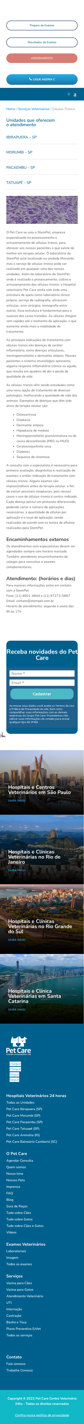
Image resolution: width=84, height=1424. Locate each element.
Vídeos (11, 1232)
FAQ (9, 1193)
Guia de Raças (17, 1206)
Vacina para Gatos (19, 1289)
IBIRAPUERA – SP (21, 137)
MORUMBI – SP (19, 152)
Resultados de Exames (42, 42)
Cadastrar (42, 694)
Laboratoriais (16, 1251)
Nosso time (14, 1173)
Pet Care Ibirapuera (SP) (24, 1109)
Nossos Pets (15, 1180)
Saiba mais (16, 801)
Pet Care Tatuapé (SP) (22, 1128)
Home (10, 109)
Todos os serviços (19, 1335)
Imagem (12, 1257)
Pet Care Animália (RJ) (23, 1135)
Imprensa (13, 1186)
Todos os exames (19, 1264)
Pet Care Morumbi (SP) (23, 1115)
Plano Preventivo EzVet (23, 1329)
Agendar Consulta (19, 1160)
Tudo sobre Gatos (19, 1219)
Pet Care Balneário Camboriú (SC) (31, 1141)
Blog (9, 1200)
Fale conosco (15, 1364)
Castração (13, 1316)
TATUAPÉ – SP (18, 182)
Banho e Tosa (16, 1322)
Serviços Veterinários (34, 109)
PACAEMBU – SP (20, 167)
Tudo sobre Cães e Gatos (25, 1226)
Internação (14, 1309)
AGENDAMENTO (42, 58)
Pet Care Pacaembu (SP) (24, 1122)
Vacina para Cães (19, 1283)
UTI (9, 1302)
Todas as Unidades (20, 1102)
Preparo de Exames (42, 25)
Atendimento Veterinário (24, 1296)
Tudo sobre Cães (18, 1213)
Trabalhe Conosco (19, 1370)
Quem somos (16, 1167)
